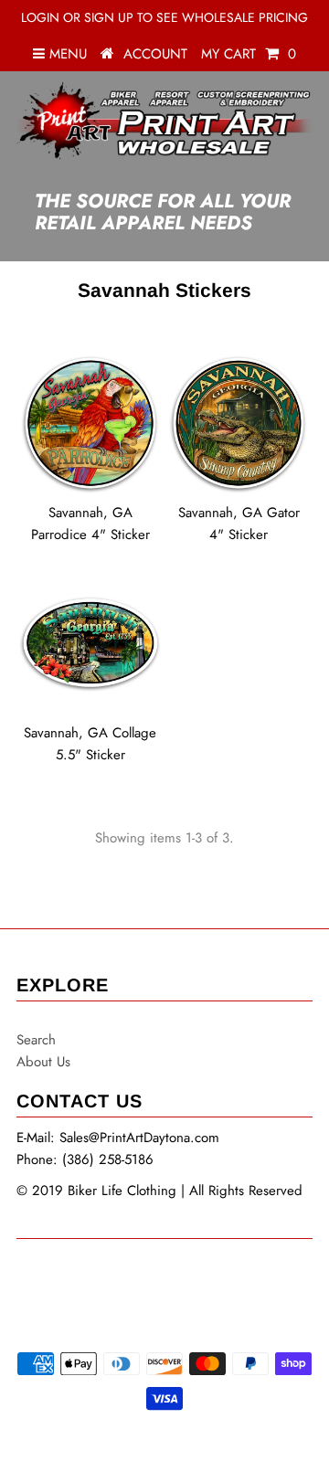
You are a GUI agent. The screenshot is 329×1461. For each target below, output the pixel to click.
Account (155, 54)
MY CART (248, 54)
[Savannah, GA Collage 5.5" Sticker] (90, 644)
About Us (43, 1062)
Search (36, 1040)
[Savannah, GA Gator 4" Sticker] (238, 422)
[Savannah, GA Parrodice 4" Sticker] (90, 422)
